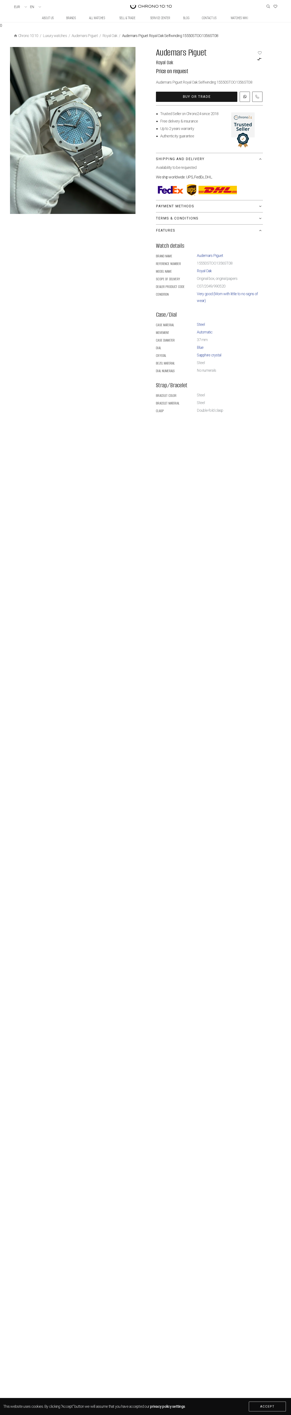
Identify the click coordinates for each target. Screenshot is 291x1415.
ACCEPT (267, 1406)
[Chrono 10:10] (151, 6)
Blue (200, 347)
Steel (201, 324)
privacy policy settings (167, 1406)
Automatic (204, 332)
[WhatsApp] (245, 97)
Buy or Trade (197, 97)
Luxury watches (55, 35)
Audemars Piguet (85, 35)
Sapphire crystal (209, 355)
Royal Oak (109, 35)
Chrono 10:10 (28, 35)
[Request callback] (257, 97)
